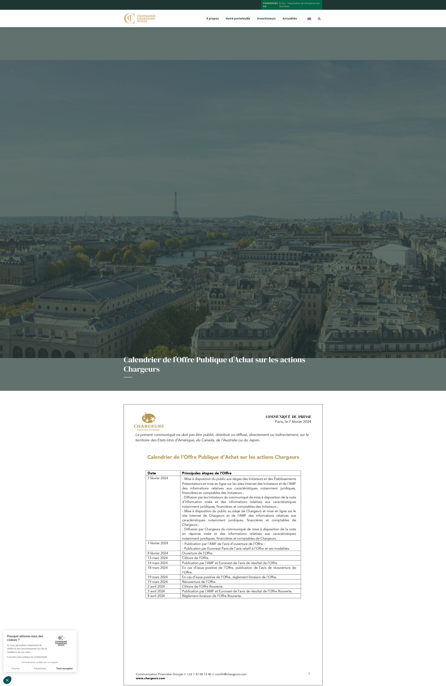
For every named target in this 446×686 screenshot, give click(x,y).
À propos (212, 18)
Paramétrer (40, 668)
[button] (7, 680)
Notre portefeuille (238, 18)
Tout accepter (64, 668)
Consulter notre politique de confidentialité (27, 657)
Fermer (15, 668)
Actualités (290, 18)
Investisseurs (266, 18)
